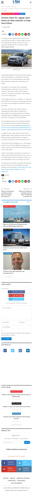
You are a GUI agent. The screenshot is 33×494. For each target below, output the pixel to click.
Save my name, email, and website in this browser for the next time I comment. (16, 334)
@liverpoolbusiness (20, 449)
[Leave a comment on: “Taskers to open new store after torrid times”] (20, 409)
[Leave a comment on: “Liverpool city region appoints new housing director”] (20, 421)
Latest (23, 13)
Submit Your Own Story (23, 478)
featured (7, 175)
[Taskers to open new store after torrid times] (16, 237)
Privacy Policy (21, 480)
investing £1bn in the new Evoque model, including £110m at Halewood (16, 169)
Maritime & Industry (7, 13)
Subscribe (27, 442)
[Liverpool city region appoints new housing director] (16, 261)
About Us (12, 478)
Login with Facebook (18, 292)
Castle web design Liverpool (21, 490)
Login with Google (17, 295)
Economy (17, 13)
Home (7, 478)
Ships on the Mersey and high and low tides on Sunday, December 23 (7, 193)
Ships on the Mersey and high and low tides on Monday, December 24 (25, 193)
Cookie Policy (12, 480)
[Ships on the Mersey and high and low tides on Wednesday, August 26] (16, 214)
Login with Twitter (17, 299)
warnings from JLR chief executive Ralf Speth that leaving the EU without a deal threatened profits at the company (16, 127)
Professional (7, 253)
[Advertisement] (16, 369)
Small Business (8, 229)
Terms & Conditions (16, 483)
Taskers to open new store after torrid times (16, 406)
